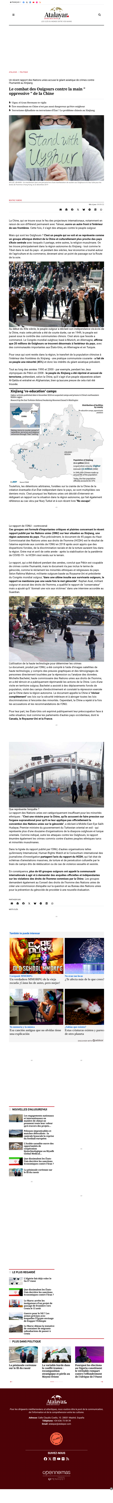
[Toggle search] (99, 15)
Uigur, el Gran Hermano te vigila (29, 102)
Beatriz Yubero (15, 200)
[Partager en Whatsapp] (101, 209)
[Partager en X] (78, 209)
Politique (24, 72)
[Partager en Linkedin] (95, 209)
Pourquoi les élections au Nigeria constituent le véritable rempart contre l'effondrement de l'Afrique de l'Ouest (88, 1371)
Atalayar (13, 72)
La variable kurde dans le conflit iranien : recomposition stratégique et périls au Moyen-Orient (56, 1371)
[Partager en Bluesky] (84, 209)
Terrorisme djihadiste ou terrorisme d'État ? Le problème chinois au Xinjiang (53, 110)
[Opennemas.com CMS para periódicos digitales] (56, 1475)
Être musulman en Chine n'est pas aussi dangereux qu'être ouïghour (48, 106)
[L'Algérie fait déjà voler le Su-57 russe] (16, 1281)
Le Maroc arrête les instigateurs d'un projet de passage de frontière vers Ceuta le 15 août (38, 1304)
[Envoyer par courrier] (61, 209)
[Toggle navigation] (13, 15)
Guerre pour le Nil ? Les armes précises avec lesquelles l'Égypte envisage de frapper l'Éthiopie (39, 1317)
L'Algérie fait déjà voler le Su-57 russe (37, 1279)
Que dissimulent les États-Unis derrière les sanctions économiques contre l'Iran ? (39, 1161)
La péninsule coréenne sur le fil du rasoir (38, 1171)
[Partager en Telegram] (89, 209)
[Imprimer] (66, 209)
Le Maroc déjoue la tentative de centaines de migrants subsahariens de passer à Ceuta (39, 1330)
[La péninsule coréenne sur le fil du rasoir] (16, 1172)
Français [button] (15, 2)
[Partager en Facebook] (72, 209)
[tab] (52, 1381)
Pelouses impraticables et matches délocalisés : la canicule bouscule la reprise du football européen (39, 1135)
